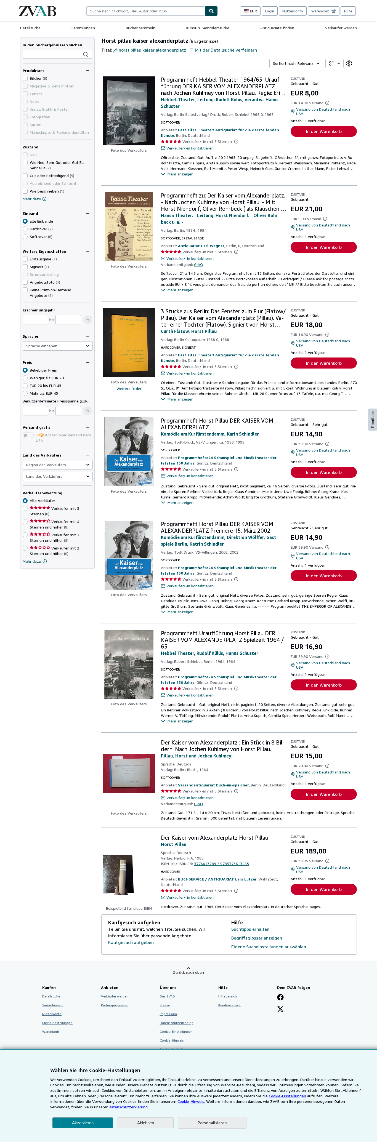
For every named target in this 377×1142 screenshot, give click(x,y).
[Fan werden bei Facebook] (280, 997)
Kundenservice (229, 1005)
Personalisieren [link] (212, 1122)
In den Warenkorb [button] (324, 131)
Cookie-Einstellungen (287, 1095)
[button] (86, 54)
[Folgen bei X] (280, 1009)
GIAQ (198, 264)
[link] (349, 63)
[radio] (25, 228)
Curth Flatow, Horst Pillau (189, 331)
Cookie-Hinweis (172, 1040)
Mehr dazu (32, 198)
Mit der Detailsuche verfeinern (226, 50)
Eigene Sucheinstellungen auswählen (268, 946)
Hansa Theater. (177, 215)
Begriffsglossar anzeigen (256, 938)
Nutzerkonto (292, 11)
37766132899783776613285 (221, 863)
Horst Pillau (173, 844)
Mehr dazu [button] (32, 561)
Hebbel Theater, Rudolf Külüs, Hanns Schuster (209, 653)
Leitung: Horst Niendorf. (223, 215)
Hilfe (348, 11)
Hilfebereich (227, 996)
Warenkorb (50, 1031)
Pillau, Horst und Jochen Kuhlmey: (196, 756)
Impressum (168, 1014)
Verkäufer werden (341, 27)
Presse (165, 1005)
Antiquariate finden (277, 27)
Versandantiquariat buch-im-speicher (213, 785)
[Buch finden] (211, 11)
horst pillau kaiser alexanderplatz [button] (152, 50)
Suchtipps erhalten (250, 929)
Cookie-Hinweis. (191, 1101)
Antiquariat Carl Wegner (201, 245)
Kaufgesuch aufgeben (131, 942)
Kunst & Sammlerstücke (207, 27)
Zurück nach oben (188, 972)
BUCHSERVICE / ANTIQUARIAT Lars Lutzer (217, 879)
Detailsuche (30, 27)
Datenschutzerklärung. (128, 1106)
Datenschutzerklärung (176, 1023)
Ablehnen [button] (145, 1122)
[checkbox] (25, 78)
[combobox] (145, 11)
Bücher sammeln (140, 27)
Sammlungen (83, 27)
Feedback (372, 419)
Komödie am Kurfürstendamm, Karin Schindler (210, 434)
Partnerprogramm (114, 1005)
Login (269, 11)
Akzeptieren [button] (83, 1122)
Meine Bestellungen (57, 1023)
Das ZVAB (167, 996)
